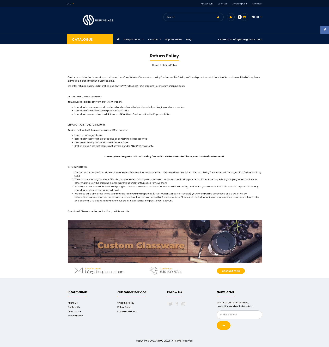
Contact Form (231, 271)
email (112, 172)
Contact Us (74, 307)
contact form (105, 211)
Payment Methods (127, 311)
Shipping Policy (125, 302)
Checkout (257, 3)
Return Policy (124, 307)
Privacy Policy (75, 315)
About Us (73, 302)
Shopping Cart (239, 3)
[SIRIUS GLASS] (98, 26)
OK (223, 325)
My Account (207, 3)
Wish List (222, 3)
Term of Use (74, 311)
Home (155, 65)
